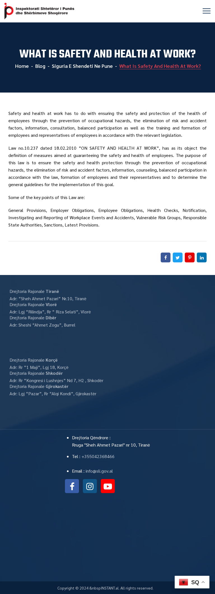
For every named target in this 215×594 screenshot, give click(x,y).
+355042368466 (97, 456)
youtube (108, 486)
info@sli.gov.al (99, 471)
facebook (72, 486)
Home (21, 66)
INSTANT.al (110, 587)
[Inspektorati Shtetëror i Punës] (39, 11)
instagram (90, 486)
